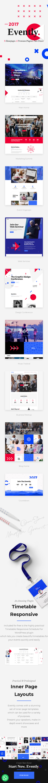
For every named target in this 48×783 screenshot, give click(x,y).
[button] (5, 777)
